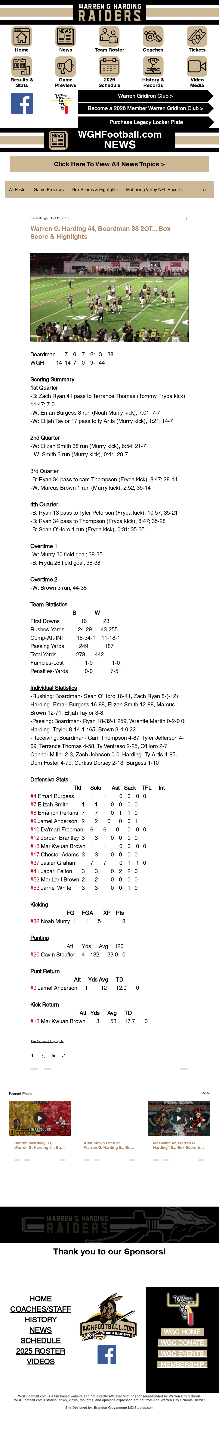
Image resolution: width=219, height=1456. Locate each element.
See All (205, 1093)
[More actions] (186, 218)
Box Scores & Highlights (95, 189)
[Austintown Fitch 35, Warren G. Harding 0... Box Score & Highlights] (110, 1118)
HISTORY (41, 1350)
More (131, 189)
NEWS (41, 1360)
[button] (205, 190)
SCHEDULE (41, 1371)
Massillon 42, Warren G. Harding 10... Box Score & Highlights (176, 1145)
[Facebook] (22, 103)
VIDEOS (41, 1392)
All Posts (17, 189)
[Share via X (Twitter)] (43, 1056)
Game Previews (49, 189)
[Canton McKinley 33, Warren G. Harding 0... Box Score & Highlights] (40, 1118)
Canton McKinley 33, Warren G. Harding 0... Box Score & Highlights (38, 1145)
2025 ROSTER (40, 1381)
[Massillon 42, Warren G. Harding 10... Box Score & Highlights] (179, 1118)
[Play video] (109, 297)
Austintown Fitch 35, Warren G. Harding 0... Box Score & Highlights (108, 1145)
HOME (41, 1329)
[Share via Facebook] (32, 1056)
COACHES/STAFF (40, 1339)
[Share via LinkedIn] (53, 1056)
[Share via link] (64, 1056)
